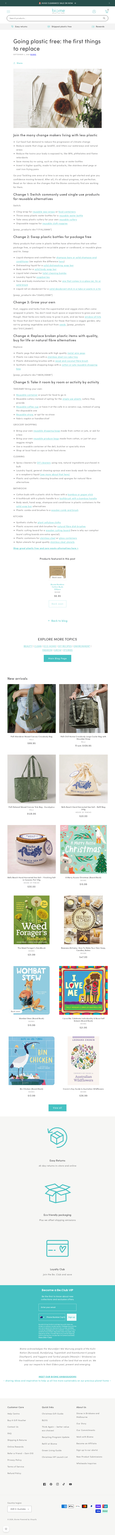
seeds (62, 324)
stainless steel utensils (62, 541)
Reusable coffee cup (27, 406)
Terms (50, 1337)
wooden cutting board (58, 530)
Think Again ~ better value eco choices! (55, 1428)
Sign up (71, 1317)
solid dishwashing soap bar (58, 265)
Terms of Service (15, 1466)
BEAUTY (28, 646)
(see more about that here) (55, 474)
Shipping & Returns (17, 1440)
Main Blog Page (57, 658)
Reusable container (27, 394)
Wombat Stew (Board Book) (31, 1018)
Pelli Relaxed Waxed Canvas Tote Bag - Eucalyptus (32, 807)
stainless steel (47, 538)
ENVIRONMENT (82, 646)
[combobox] (42, 1317)
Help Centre (13, 1413)
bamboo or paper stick (80, 494)
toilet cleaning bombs (54, 273)
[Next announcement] (109, 3)
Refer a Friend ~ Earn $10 (20, 1453)
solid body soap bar (46, 269)
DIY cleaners (44, 462)
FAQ (9, 1433)
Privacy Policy (43, 1337)
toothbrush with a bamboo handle (78, 498)
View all (57, 1107)
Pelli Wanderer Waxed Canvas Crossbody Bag (31, 736)
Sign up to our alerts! (87, 1450)
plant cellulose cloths (49, 522)
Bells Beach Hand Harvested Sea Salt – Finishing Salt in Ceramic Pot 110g (32, 878)
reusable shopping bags (46, 430)
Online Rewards (15, 1446)
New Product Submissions (89, 1456)
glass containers (68, 538)
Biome (16, 1519)
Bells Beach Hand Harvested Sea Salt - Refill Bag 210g (83, 808)
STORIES (68, 650)
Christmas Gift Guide (52, 1413)
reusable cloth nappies (55, 223)
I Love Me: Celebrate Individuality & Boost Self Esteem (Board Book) (83, 1019)
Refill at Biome (49, 1443)
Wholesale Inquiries (86, 1463)
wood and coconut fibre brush (71, 360)
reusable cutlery (68, 219)
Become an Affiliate (86, 1443)
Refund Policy (14, 1473)
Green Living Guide (51, 1450)
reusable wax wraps (44, 211)
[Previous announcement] (6, 3)
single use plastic (72, 398)
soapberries (43, 277)
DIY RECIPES (65, 646)
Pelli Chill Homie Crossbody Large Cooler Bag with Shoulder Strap (83, 737)
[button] (8, 11)
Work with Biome (84, 1436)
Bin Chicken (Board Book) (31, 1089)
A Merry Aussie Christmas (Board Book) (83, 877)
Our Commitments (85, 1430)
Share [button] (20, 63)
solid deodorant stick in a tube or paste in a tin (75, 288)
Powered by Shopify (28, 1519)
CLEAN (38, 646)
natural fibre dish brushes (71, 526)
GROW (57, 650)
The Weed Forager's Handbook (32, 948)
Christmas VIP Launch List (55, 1456)
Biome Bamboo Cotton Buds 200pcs (57, 586)
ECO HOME (49, 646)
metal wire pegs (76, 353)
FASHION (47, 650)
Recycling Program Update (55, 1437)
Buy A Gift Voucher (16, 1420)
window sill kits (93, 316)
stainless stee (55, 356)
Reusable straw (24, 414)
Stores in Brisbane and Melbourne (87, 1415)
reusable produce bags (46, 438)
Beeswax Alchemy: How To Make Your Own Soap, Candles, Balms (83, 949)
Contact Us (12, 1426)
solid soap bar (24, 506)
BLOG (45, 1420)
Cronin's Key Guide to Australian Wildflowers (83, 1089)
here (61, 261)
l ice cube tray (70, 356)
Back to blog (59, 620)
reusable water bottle (71, 215)
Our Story (81, 1423)
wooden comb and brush (64, 510)
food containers (67, 211)
